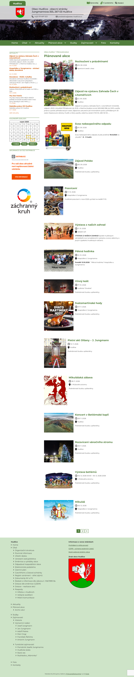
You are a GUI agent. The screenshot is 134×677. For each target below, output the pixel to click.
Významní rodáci (22, 623)
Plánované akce (62, 52)
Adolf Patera (22, 631)
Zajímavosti (87, 43)
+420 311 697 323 (41, 17)
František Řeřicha (25, 637)
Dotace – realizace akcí (25, 586)
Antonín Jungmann (26, 640)
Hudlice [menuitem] (17, 3)
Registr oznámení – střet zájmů (28, 575)
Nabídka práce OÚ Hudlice (20, 106)
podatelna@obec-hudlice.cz (70, 17)
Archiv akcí (20, 610)
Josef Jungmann (24, 626)
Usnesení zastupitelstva (25, 559)
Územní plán (20, 570)
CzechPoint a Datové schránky (28, 573)
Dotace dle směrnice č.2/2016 (28, 584)
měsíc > (33, 144)
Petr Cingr (21, 634)
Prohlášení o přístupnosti (78, 545)
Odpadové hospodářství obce (28, 564)
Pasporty (19, 589)
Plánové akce (55, 43)
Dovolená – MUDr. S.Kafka (20, 77)
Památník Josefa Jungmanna (30, 647)
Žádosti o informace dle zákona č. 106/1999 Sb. (35, 581)
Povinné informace (23, 553)
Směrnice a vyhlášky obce (26, 561)
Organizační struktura (24, 550)
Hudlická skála (23, 650)
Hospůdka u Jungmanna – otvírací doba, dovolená (24, 69)
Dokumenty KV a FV (24, 578)
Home (14, 43)
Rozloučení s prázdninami (20, 87)
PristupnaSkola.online (73, 674)
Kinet (87, 674)
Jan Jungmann (24, 629)
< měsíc (16, 144)
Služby (73, 43)
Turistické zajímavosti (24, 644)
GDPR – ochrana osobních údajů (81, 549)
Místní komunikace (25, 598)
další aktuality (14, 113)
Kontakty (114, 43)
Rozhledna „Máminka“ (27, 655)
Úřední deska (21, 556)
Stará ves (21, 653)
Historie (18, 620)
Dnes (24, 144)
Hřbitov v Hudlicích (25, 592)
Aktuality (39, 43)
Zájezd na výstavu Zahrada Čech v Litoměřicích (24, 57)
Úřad (24, 43)
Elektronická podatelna (25, 567)
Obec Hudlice (49, 52)
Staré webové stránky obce (79, 552)
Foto (103, 43)
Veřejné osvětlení (25, 595)
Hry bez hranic (15, 96)
